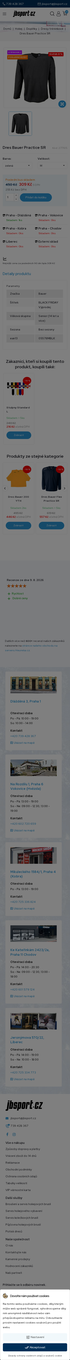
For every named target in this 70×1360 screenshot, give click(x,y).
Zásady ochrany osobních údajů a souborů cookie (35, 1355)
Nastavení (35, 1337)
